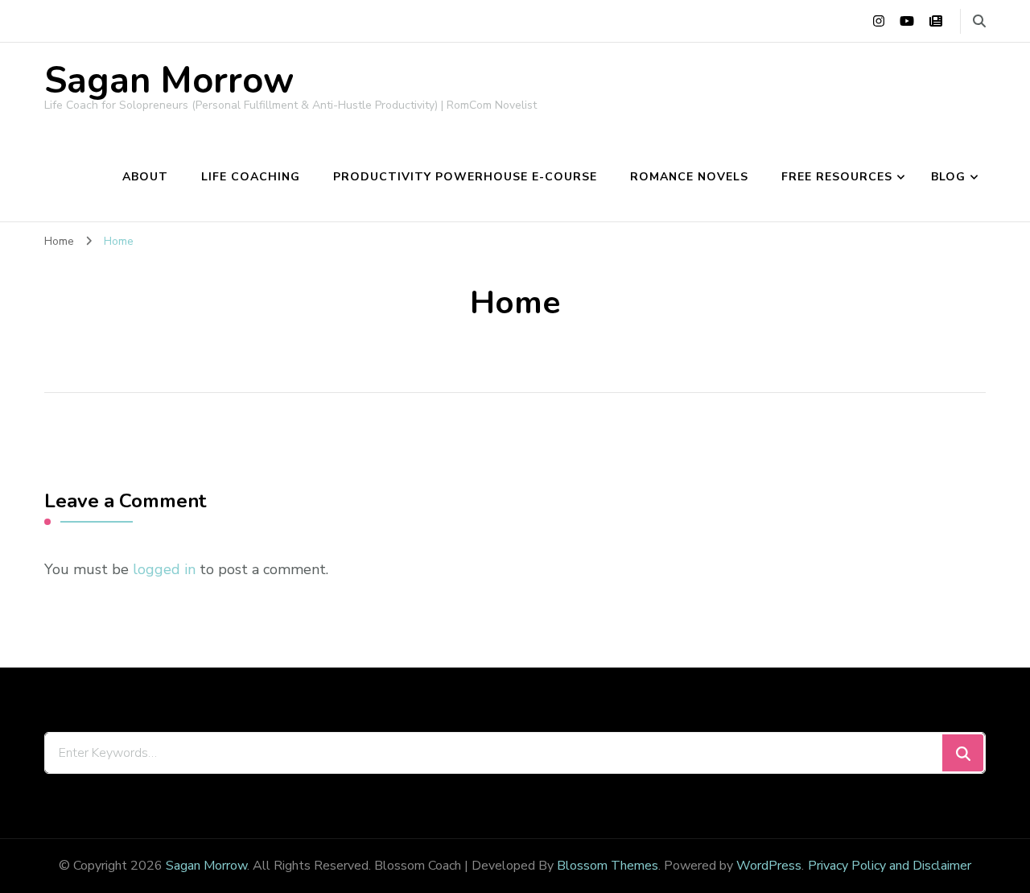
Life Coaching (250, 176)
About (145, 176)
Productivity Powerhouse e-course (465, 176)
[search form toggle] (979, 21)
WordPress (768, 865)
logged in (164, 569)
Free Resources (836, 176)
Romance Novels (689, 176)
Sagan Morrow (169, 80)
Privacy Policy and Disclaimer (889, 865)
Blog (948, 176)
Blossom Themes (607, 865)
